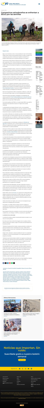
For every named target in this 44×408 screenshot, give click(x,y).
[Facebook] (19, 368)
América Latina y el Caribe (7, 273)
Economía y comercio (18, 275)
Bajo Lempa (22, 273)
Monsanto (5, 279)
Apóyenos (4, 381)
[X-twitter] (22, 368)
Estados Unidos (29, 275)
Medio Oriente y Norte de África (35, 384)
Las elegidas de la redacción (16, 277)
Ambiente (21, 271)
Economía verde (10, 275)
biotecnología (27, 273)
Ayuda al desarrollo (16, 273)
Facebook (18, 381)
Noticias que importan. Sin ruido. (22, 349)
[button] (3, 263)
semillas (25, 280)
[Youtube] (28, 368)
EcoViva (15, 192)
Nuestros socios (6, 378)
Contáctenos (5, 379)
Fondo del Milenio (11, 276)
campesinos (5, 274)
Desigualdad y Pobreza (20, 268)
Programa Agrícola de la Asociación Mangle (11, 280)
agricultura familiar (6, 271)
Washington (15, 281)
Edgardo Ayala (6, 50)
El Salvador (24, 275)
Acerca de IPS (5, 376)
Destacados (5, 275)
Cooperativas (29, 274)
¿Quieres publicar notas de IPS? (8, 383)
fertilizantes (5, 276)
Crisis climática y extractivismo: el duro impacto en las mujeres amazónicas (12, 334)
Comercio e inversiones (22, 274)
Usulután (11, 281)
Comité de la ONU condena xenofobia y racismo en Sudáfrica (11, 314)
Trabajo (29, 280)
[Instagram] (25, 368)
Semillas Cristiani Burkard (12, 131)
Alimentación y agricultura (14, 271)
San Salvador (21, 280)
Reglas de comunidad (21, 384)
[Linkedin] (31, 368)
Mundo (32, 386)
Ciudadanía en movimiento (12, 274)
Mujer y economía (10, 279)
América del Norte (27, 271)
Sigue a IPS (19, 376)
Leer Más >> (37, 80)
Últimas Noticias (6, 281)
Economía (26, 268)
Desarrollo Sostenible (12, 268)
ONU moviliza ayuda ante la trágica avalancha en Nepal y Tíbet (31, 314)
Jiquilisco (8, 277)
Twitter (18, 379)
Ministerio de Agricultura (25, 277)
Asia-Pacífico (33, 381)
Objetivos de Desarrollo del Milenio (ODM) (21, 279)
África (32, 376)
